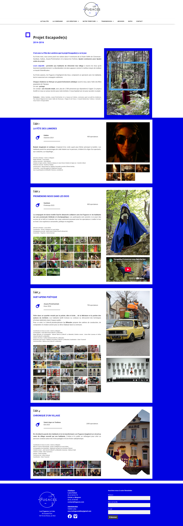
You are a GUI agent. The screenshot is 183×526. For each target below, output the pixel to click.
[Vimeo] (75, 516)
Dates (130, 21)
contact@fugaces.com (76, 502)
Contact (139, 21)
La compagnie (58, 21)
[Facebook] (70, 516)
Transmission (106, 21)
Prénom (110, 495)
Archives (121, 21)
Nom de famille (113, 502)
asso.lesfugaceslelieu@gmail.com (79, 511)
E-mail (110, 509)
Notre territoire (89, 21)
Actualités (44, 21)
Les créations (72, 21)
